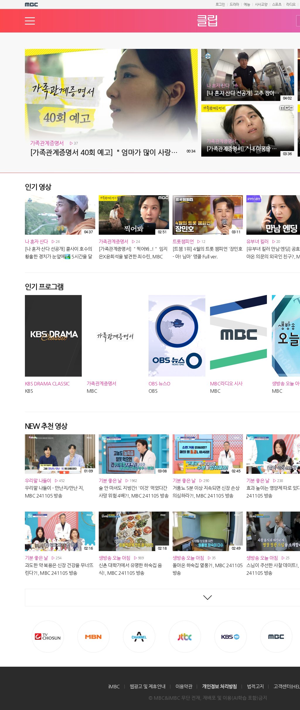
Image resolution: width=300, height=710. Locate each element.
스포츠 (277, 4)
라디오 (291, 4)
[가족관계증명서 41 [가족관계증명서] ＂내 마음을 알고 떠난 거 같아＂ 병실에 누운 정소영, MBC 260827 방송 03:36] (247, 106)
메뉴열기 (30, 21)
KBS (230, 636)
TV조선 (48, 636)
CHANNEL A (139, 636)
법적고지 (255, 686)
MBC (276, 636)
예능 (247, 4)
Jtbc (185, 636)
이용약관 (183, 686)
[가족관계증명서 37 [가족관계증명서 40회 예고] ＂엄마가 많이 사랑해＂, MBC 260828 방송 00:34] (111, 51)
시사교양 (261, 4)
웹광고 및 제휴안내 (148, 686)
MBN (93, 636)
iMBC (114, 686)
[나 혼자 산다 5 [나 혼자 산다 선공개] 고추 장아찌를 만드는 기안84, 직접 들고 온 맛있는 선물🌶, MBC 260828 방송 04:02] (247, 51)
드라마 (234, 4)
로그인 (220, 4)
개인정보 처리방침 (219, 686)
